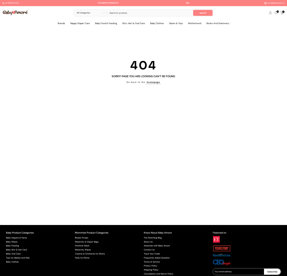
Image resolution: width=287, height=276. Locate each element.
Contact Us (149, 249)
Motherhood (194, 23)
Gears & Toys (176, 23)
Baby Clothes (157, 23)
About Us (148, 241)
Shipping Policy (151, 269)
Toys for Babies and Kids (18, 257)
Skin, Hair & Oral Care (133, 23)
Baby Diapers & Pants (16, 237)
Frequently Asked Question (157, 257)
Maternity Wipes (83, 249)
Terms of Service (152, 261)
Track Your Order (152, 253)
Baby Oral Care (13, 253)
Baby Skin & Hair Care (16, 249)
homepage (153, 82)
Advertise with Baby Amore (157, 245)
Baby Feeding (12, 245)
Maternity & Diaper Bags (87, 241)
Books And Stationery (217, 23)
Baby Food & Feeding (106, 23)
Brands (61, 23)
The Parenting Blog (153, 237)
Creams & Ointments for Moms (90, 253)
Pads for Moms (82, 257)
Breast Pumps (81, 237)
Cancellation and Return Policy (158, 273)
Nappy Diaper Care (80, 23)
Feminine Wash (82, 245)
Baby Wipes (11, 241)
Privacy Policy (150, 265)
